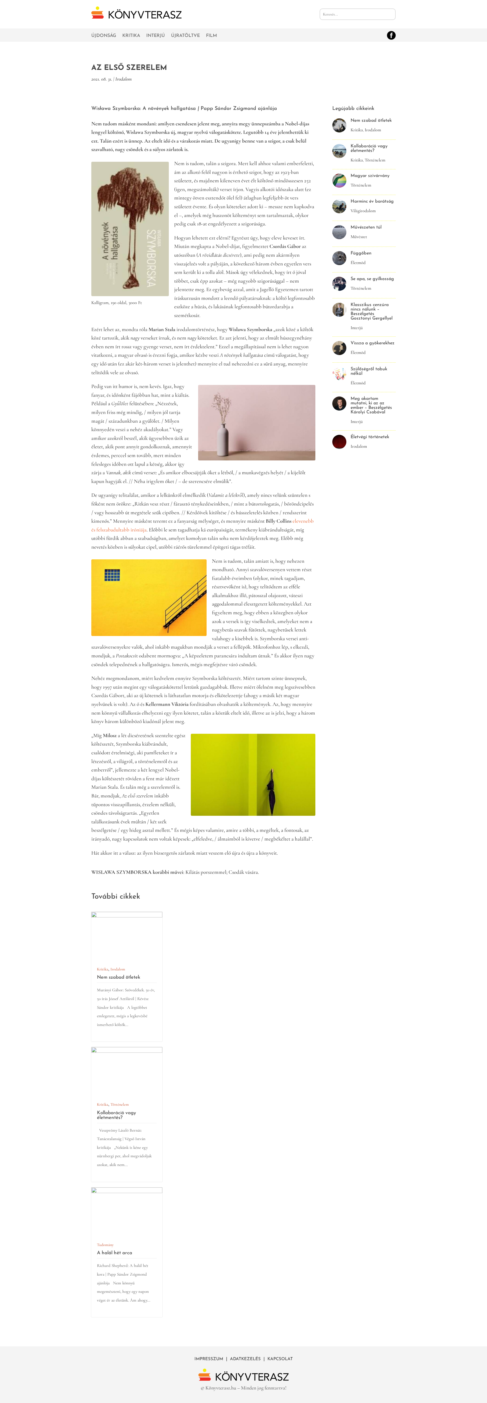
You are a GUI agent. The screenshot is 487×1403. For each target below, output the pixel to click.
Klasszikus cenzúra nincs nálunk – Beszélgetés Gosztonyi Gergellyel (372, 312)
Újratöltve (185, 36)
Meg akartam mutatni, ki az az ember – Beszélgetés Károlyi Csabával (371, 405)
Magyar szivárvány (370, 176)
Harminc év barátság (372, 201)
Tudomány (105, 1244)
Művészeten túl (366, 227)
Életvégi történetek (370, 437)
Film (211, 36)
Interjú (155, 36)
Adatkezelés (245, 1359)
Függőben (361, 253)
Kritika (131, 36)
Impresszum (208, 1359)
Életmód (358, 262)
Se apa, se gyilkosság (372, 279)
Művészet (359, 237)
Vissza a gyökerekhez (373, 343)
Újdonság (103, 36)
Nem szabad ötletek (118, 977)
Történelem (119, 1104)
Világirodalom (363, 211)
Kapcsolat (280, 1359)
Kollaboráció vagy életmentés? (116, 1115)
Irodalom (123, 79)
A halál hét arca (114, 1253)
